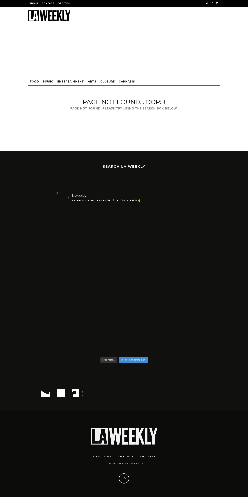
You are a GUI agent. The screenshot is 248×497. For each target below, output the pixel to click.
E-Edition (64, 3)
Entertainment (70, 81)
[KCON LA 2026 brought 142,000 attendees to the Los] (141, 281)
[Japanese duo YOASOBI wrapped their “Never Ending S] (106, 281)
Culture (107, 81)
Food (34, 81)
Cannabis (127, 81)
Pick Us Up (102, 456)
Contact (48, 3)
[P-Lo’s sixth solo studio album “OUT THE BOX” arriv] (176, 281)
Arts (92, 81)
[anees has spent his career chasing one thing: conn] (71, 281)
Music (48, 81)
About (34, 3)
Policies (148, 456)
